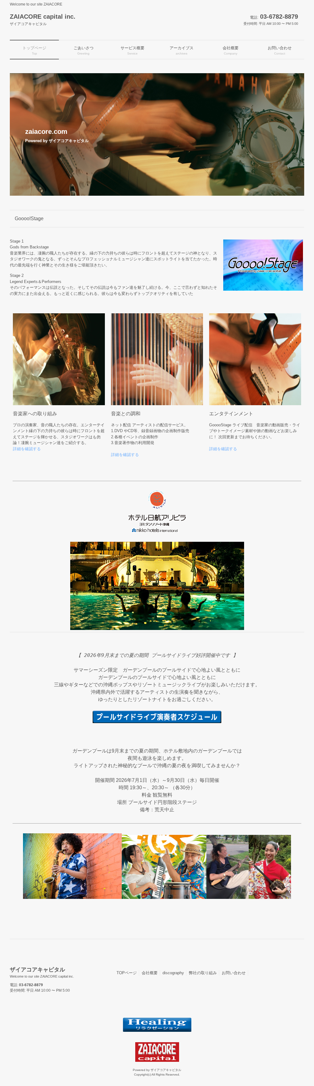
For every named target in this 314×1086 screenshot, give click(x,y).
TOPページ (127, 973)
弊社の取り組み (203, 973)
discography (173, 973)
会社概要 (150, 973)
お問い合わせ (234, 973)
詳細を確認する (27, 449)
